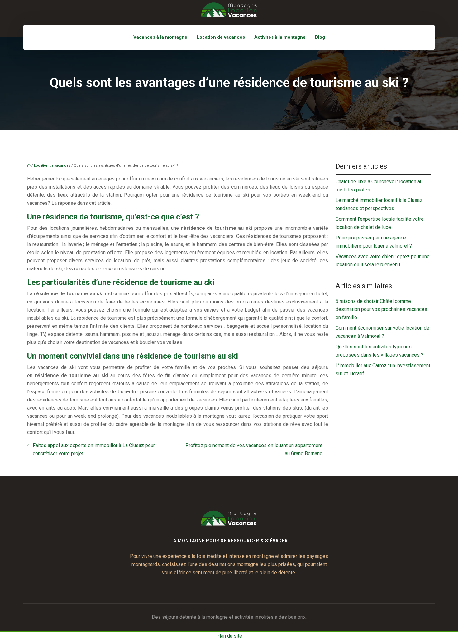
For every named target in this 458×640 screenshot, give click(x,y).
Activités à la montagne (280, 37)
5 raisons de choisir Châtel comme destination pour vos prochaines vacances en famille (381, 309)
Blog (320, 37)
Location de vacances (221, 37)
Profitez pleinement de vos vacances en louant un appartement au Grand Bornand (253, 449)
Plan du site (229, 636)
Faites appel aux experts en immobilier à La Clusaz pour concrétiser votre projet (94, 449)
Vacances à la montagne (160, 37)
